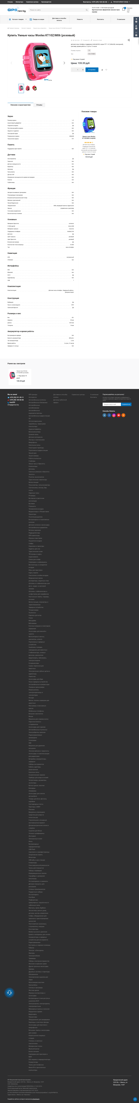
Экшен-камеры (34, 456)
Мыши (31, 716)
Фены (31, 841)
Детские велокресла (35, 437)
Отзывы (10, 2)
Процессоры (33, 1017)
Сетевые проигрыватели (37, 889)
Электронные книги (35, 839)
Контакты (100, 19)
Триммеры (32, 958)
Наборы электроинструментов (39, 961)
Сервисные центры (32, 2)
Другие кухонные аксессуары (38, 966)
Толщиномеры (33, 610)
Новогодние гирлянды (36, 448)
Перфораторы (33, 900)
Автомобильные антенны (37, 400)
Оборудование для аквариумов (39, 1019)
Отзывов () (86, 40)
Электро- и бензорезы (36, 950)
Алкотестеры (33, 426)
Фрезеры (32, 953)
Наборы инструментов (36, 764)
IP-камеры (32, 496)
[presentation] (11, 63)
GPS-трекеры (33, 394)
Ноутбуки (32, 897)
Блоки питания (34, 1051)
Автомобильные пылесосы (38, 730)
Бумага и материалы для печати (39, 934)
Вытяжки (32, 503)
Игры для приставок (35, 570)
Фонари (31, 698)
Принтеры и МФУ (34, 807)
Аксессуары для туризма (37, 727)
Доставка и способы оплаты (59, 19)
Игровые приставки (35, 538)
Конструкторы (33, 929)
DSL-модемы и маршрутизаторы (39, 1059)
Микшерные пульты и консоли (39, 1009)
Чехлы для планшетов (36, 868)
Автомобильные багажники (38, 402)
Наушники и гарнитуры (36, 546)
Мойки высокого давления (38, 932)
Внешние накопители (36, 714)
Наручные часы (34, 493)
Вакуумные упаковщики (37, 812)
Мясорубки (32, 621)
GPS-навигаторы (34, 535)
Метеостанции (33, 482)
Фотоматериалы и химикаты (38, 881)
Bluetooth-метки (34, 1049)
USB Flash (32, 849)
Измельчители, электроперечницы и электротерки (36, 692)
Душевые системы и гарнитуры (39, 972)
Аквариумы (32, 791)
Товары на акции (38, 19)
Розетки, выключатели (36, 477)
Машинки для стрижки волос (39, 719)
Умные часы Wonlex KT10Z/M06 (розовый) (22, 371)
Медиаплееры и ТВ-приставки (39, 511)
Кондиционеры (34, 663)
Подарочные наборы (36, 892)
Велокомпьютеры (35, 432)
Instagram (114, 415)
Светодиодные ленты (36, 804)
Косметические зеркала (37, 775)
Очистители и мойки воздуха (38, 575)
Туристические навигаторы (38, 480)
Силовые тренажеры (36, 988)
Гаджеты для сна (34, 549)
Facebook (109, 415)
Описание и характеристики (20, 105)
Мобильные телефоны (36, 711)
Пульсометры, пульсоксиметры (39, 485)
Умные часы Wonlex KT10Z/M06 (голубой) (89, 137)
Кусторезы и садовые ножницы (39, 945)
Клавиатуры (33, 863)
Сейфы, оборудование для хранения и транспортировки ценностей (38, 918)
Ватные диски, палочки (36, 785)
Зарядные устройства (36, 607)
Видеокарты (33, 1014)
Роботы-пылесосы (35, 458)
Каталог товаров (17, 19)
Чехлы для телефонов (36, 1065)
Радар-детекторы (34, 533)
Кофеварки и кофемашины (38, 562)
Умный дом (32, 453)
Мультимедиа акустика (36, 982)
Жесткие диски (34, 990)
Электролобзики (34, 956)
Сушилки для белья (35, 831)
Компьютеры (33, 466)
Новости (80, 19)
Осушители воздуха (35, 541)
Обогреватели (33, 974)
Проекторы (32, 514)
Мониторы (32, 857)
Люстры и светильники (37, 440)
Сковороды (32, 740)
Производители (46, 2)
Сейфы (31, 543)
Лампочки (32, 676)
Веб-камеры (33, 623)
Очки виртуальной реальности (39, 865)
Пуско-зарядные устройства (38, 682)
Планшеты (32, 506)
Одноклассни (123, 415)
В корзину (92, 70)
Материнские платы (35, 1046)
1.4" (89, 50)
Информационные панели (37, 873)
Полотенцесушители (35, 517)
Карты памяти (33, 573)
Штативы (32, 469)
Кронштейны (33, 985)
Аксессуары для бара (36, 679)
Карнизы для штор (35, 615)
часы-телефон (91, 53)
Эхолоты (32, 474)
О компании (121, 19)
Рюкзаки (32, 809)
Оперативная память (36, 855)
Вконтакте (104, 415)
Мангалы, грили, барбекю (37, 908)
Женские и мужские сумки (38, 964)
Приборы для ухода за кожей (38, 777)
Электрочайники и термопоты (39, 751)
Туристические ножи (36, 551)
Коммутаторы (33, 1062)
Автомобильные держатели (38, 527)
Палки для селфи (34, 559)
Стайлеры (32, 461)
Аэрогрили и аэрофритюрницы (39, 852)
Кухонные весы (34, 772)
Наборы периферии (35, 871)
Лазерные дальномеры (36, 687)
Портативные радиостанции (38, 450)
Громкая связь (33, 434)
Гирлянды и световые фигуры (39, 1022)
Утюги (31, 618)
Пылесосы (32, 613)
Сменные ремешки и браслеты (39, 472)
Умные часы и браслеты (37, 464)
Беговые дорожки (35, 530)
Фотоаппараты (34, 894)
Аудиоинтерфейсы (35, 429)
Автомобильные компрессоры (39, 684)
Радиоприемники (34, 942)
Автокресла (33, 397)
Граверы (31, 969)
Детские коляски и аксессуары (39, 525)
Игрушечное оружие (35, 1011)
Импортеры (19, 2)
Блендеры (32, 788)
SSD (30, 743)
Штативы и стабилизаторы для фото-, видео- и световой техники (39, 586)
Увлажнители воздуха (36, 509)
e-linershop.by (35, 1099)
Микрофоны (33, 442)
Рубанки (31, 948)
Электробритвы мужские (37, 732)
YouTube (119, 415)
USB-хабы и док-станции (37, 860)
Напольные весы (34, 445)
